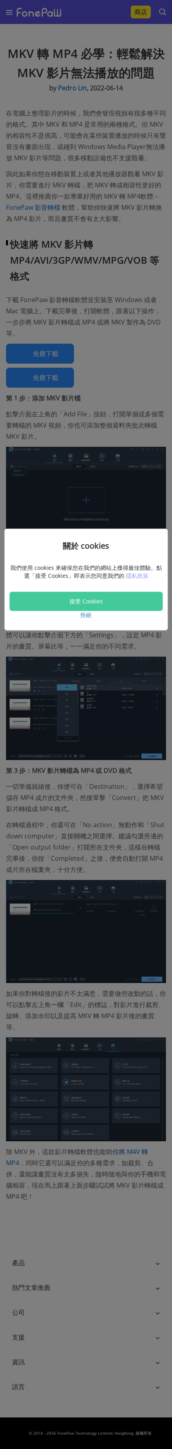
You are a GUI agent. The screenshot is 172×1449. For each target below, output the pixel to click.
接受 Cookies (86, 601)
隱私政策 (137, 575)
